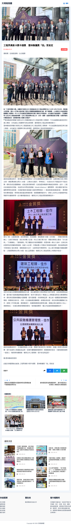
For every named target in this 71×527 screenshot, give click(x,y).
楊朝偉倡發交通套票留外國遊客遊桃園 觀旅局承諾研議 (25, 470)
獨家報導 (2, 506)
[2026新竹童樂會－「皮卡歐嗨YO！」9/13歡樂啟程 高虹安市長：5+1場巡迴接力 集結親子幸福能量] (41, 472)
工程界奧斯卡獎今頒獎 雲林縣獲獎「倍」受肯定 (37, 364)
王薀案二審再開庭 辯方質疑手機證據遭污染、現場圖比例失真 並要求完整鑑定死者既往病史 (25, 449)
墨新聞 (6, 53)
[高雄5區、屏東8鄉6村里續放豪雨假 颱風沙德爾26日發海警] (41, 450)
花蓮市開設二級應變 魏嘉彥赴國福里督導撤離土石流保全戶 (57, 459)
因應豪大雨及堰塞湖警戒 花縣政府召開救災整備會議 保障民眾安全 (25, 459)
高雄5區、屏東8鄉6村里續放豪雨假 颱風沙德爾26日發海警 (57, 449)
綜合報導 (2, 508)
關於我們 (2, 512)
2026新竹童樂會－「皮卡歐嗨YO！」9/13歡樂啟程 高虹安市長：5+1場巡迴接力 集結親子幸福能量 (57, 470)
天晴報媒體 (7, 3)
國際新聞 (2, 504)
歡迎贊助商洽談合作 (31, 502)
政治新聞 (2, 510)
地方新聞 (2, 502)
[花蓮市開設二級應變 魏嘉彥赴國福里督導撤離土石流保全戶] (41, 461)
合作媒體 (64, 49)
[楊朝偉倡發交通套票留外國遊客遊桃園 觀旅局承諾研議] (9, 472)
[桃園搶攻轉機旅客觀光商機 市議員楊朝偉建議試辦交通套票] (41, 483)
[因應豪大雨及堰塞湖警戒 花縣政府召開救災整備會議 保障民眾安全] (9, 461)
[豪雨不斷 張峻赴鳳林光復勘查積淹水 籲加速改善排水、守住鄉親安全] (9, 483)
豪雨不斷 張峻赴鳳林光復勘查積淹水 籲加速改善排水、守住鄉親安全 (25, 481)
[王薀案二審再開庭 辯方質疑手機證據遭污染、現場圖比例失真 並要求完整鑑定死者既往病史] (9, 450)
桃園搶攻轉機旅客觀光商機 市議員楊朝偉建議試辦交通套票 (57, 481)
